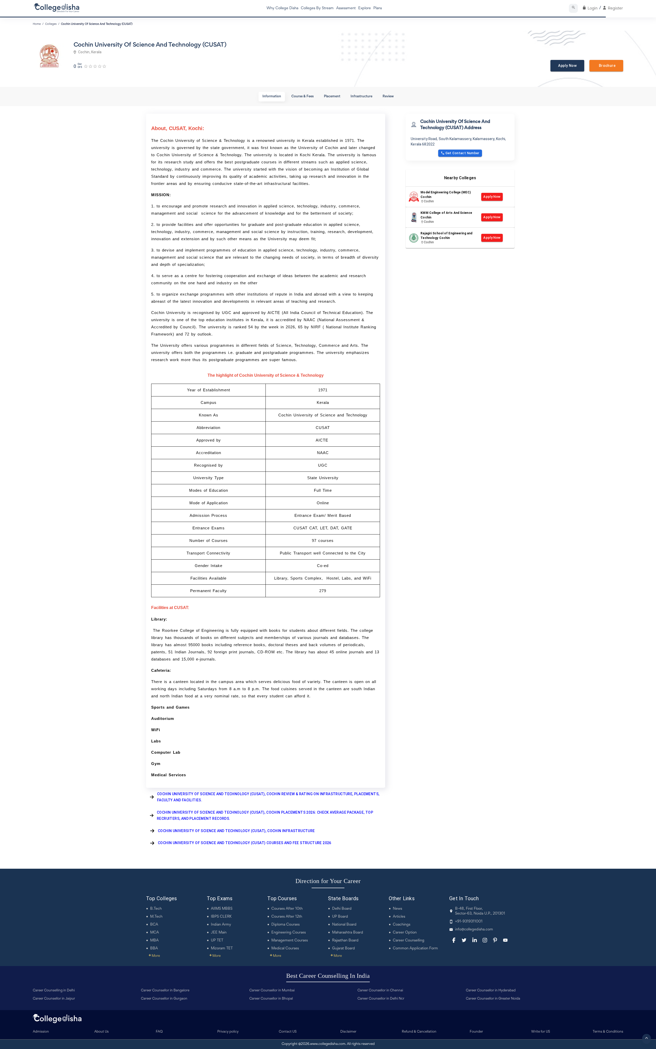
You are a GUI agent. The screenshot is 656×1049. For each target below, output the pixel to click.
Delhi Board (342, 908)
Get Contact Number (462, 153)
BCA (154, 924)
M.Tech (156, 916)
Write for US (540, 1031)
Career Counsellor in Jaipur (54, 998)
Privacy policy (228, 1031)
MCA (154, 932)
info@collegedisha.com (474, 929)
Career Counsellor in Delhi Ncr (380, 998)
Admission (41, 1031)
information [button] (271, 96)
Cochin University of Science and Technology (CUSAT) (96, 24)
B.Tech (156, 908)
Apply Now (567, 66)
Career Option (405, 932)
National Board (344, 924)
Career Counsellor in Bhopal (271, 998)
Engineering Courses (288, 932)
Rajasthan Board (345, 940)
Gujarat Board (343, 948)
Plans (377, 8)
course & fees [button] (302, 96)
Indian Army (221, 924)
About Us (101, 1031)
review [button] (388, 96)
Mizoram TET (222, 948)
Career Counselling (408, 940)
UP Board (340, 916)
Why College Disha (282, 8)
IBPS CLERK (221, 916)
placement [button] (332, 96)
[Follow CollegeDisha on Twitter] (464, 940)
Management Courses (289, 940)
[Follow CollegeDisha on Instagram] (484, 940)
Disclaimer (348, 1031)
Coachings (401, 924)
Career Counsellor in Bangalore (165, 990)
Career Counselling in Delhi (54, 990)
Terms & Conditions (608, 1031)
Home (37, 24)
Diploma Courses (285, 924)
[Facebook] (453, 940)
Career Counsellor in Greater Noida (493, 998)
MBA (154, 940)
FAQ (159, 1031)
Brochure (606, 66)
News (397, 908)
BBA (154, 948)
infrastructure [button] (361, 96)
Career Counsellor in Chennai (380, 990)
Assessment (346, 8)
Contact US (288, 1031)
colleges (51, 24)
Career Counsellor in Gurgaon (164, 998)
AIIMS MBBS (221, 908)
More (154, 956)
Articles (399, 916)
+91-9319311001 (469, 921)
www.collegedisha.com (327, 1044)
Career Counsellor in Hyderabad (491, 990)
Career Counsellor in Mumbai (272, 990)
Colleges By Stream (317, 8)
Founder (476, 1031)
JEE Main (219, 932)
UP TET (217, 940)
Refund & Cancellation (419, 1031)
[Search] (573, 8)
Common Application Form (415, 948)
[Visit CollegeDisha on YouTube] (505, 940)
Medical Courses (285, 948)
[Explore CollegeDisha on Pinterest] (495, 940)
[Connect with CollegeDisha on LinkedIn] (474, 940)
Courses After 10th (287, 908)
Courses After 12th (286, 916)
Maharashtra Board (347, 932)
